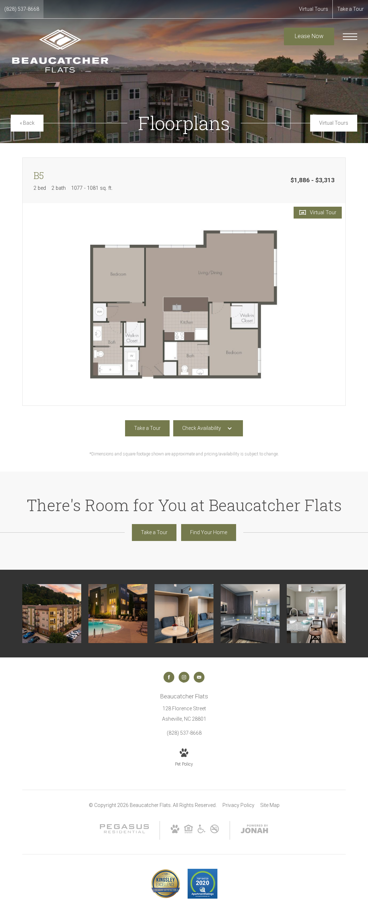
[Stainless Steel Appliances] (250, 613)
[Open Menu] (350, 36)
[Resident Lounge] (184, 613)
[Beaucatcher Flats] (51, 613)
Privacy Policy (238, 805)
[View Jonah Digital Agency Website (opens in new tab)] (254, 830)
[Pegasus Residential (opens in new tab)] (124, 831)
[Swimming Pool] (117, 613)
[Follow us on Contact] (199, 677)
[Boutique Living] (316, 613)
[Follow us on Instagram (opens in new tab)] (184, 677)
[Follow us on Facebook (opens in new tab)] (169, 677)
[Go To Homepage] (60, 51)
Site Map (270, 805)
